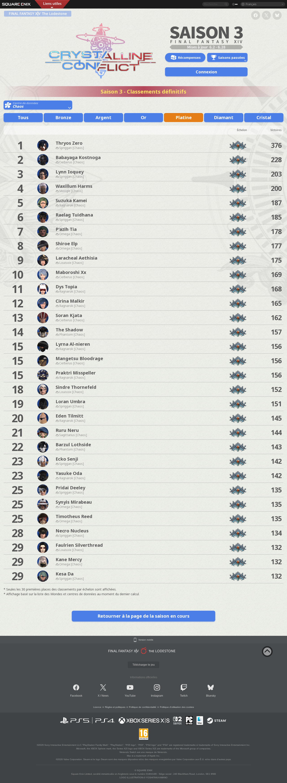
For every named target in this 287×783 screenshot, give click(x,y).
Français (251, 4)
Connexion (206, 71)
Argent (103, 117)
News (105, 695)
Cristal (264, 117)
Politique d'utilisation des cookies (177, 707)
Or (143, 117)
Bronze (63, 117)
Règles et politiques (115, 707)
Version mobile (145, 640)
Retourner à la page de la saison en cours (143, 616)
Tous (23, 117)
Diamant (223, 117)
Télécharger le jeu (144, 664)
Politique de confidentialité (142, 707)
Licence (97, 707)
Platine (184, 117)
